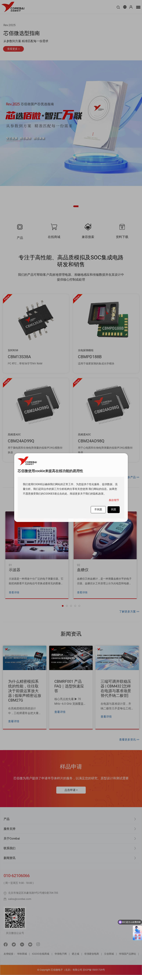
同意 (113, 509)
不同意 (98, 509)
